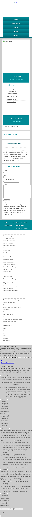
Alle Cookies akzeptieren (25, 357)
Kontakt (16, 35)
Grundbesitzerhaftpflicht (9, 264)
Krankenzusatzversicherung (10, 285)
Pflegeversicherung (8, 288)
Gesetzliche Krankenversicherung (11, 293)
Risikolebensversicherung (9, 302)
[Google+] (16, 10)
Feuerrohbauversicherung (9, 279)
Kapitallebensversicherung (9, 321)
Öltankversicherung (8, 276)
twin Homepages (22, 228)
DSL (4, 333)
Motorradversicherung (8, 238)
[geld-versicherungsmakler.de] (16, 2)
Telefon (5, 175)
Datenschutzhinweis (9, 203)
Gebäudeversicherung (8, 262)
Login (11, 228)
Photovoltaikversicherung (9, 266)
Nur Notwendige (4, 357)
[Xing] (16, 15)
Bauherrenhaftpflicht (8, 269)
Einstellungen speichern (6, 509)
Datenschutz (20, 225)
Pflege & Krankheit (8, 283)
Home (16, 19)
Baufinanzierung (7, 271)
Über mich (16, 31)
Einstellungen (13, 357)
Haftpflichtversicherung (9, 240)
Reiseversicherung (7, 250)
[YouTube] (23, 105)
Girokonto (5, 335)
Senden (7, 200)
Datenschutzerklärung (8, 363)
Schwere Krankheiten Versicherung (11, 307)
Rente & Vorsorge (7, 297)
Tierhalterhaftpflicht (8, 243)
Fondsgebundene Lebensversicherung (12, 316)
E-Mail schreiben (11, 102)
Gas (4, 331)
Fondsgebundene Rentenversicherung (12, 319)
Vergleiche (16, 23)
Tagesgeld (5, 338)
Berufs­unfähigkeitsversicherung (11, 300)
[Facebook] (16, 7)
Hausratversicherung (8, 259)
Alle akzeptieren (18, 509)
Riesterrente (6, 309)
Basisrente (6, 312)
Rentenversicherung (8, 314)
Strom (4, 328)
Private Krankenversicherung (10, 290)
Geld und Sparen (7, 325)
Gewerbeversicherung (8, 252)
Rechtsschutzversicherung (9, 245)
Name (5, 170)
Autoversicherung (7, 236)
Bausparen (6, 274)
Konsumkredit (6, 340)
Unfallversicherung (7, 248)
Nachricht (6, 184)
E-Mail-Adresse (8, 179)
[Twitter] (16, 13)
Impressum (8, 225)
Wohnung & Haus (7, 256)
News (16, 27)
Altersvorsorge (6, 304)
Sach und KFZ (7, 233)
